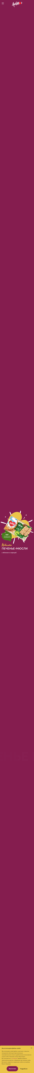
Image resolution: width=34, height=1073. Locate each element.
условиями (14, 1058)
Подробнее (23, 1068)
